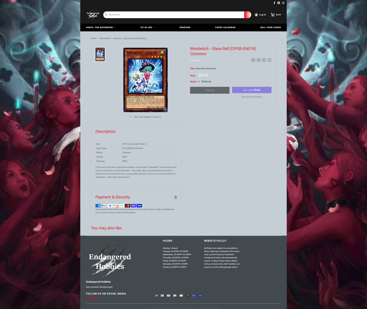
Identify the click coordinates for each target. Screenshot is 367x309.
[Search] (247, 14)
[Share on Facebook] (253, 60)
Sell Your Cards (270, 27)
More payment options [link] (252, 96)
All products (104, 38)
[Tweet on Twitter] (264, 60)
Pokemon (184, 27)
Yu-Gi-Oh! (146, 27)
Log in (262, 14)
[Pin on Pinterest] (259, 60)
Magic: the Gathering (100, 27)
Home (93, 38)
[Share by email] (270, 60)
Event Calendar (225, 27)
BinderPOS (216, 307)
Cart (278, 14)
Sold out (210, 90)
